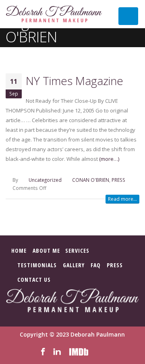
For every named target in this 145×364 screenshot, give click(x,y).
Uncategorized (45, 180)
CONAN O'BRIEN (90, 180)
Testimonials (37, 265)
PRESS (118, 180)
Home (19, 250)
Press (115, 265)
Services (77, 250)
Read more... (122, 199)
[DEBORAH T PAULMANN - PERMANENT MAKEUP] (54, 14)
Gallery (74, 265)
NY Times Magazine (74, 80)
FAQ (96, 265)
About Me (46, 250)
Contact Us (34, 279)
